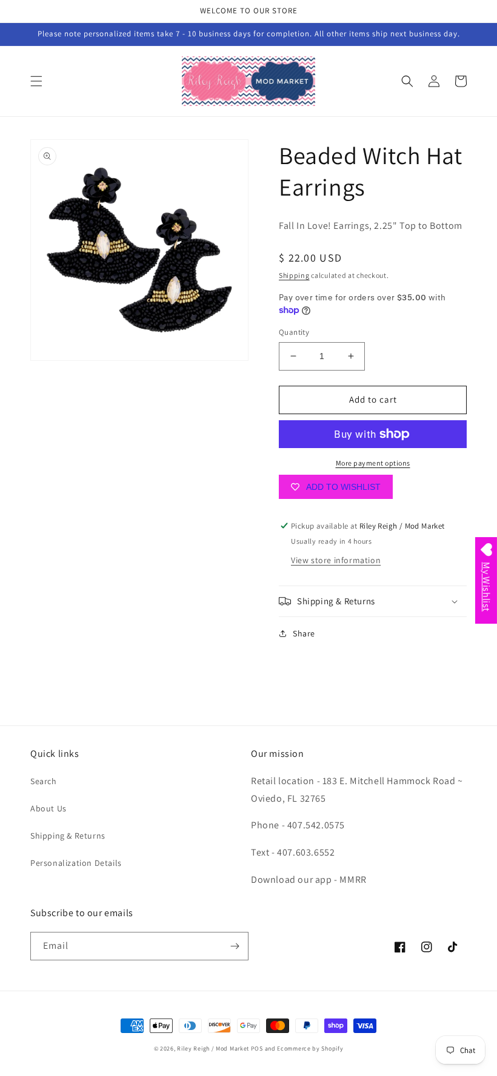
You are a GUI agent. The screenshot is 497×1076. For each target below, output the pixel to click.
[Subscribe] (234, 946)
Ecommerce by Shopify (310, 1048)
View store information (336, 560)
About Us (48, 808)
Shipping (294, 275)
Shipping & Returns (67, 835)
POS (257, 1048)
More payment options (373, 462)
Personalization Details (76, 862)
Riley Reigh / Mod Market (213, 1048)
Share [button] (304, 633)
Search (43, 781)
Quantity (294, 332)
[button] (36, 81)
